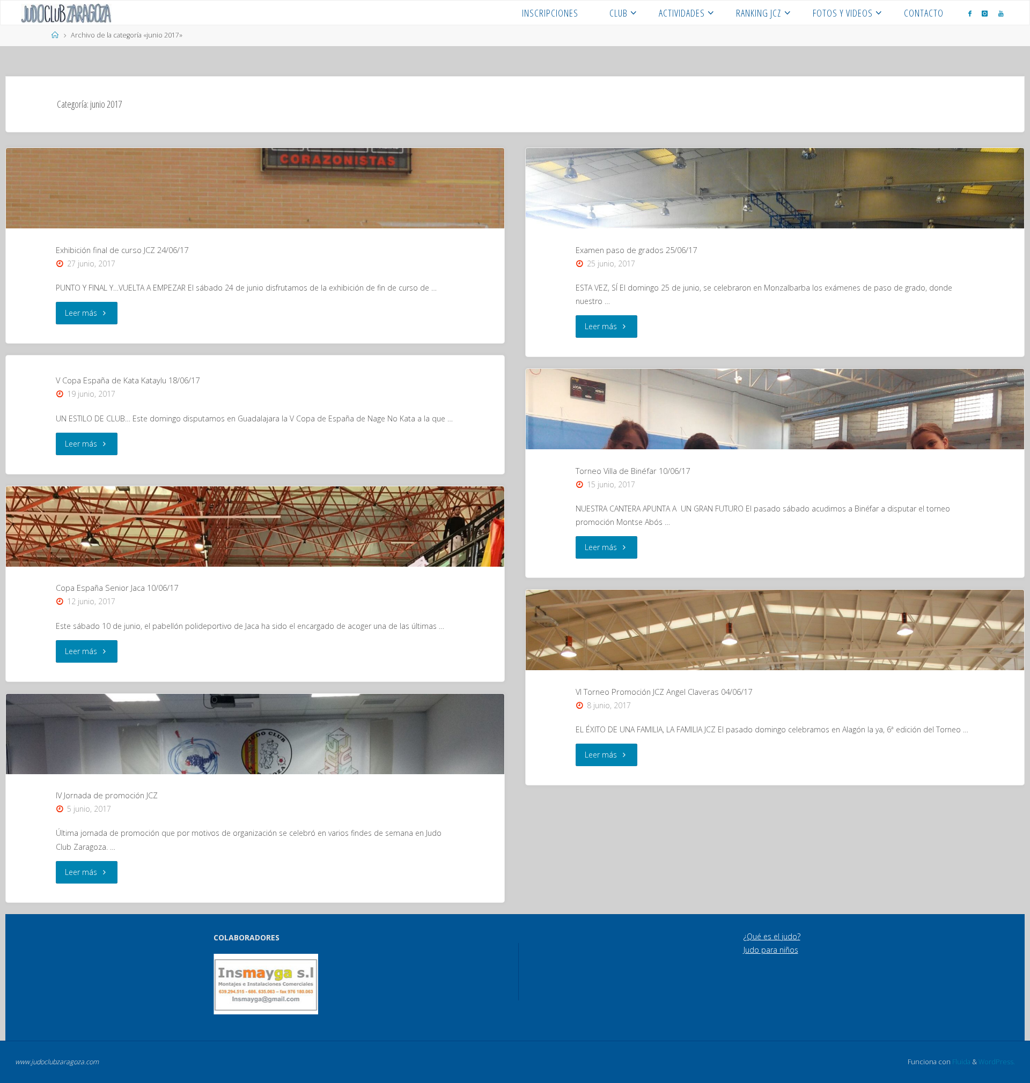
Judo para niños (771, 950)
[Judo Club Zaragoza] (66, 13)
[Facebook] (970, 13)
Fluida (960, 1061)
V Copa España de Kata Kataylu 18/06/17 (128, 380)
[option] (266, 984)
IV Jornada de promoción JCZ (107, 795)
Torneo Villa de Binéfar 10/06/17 (633, 470)
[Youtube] (1001, 13)
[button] (229, 983)
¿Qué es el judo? (772, 936)
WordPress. (997, 1061)
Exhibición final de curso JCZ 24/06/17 (122, 249)
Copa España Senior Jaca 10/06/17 (117, 587)
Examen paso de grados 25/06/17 (636, 249)
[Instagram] (984, 13)
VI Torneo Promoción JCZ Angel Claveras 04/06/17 (664, 691)
